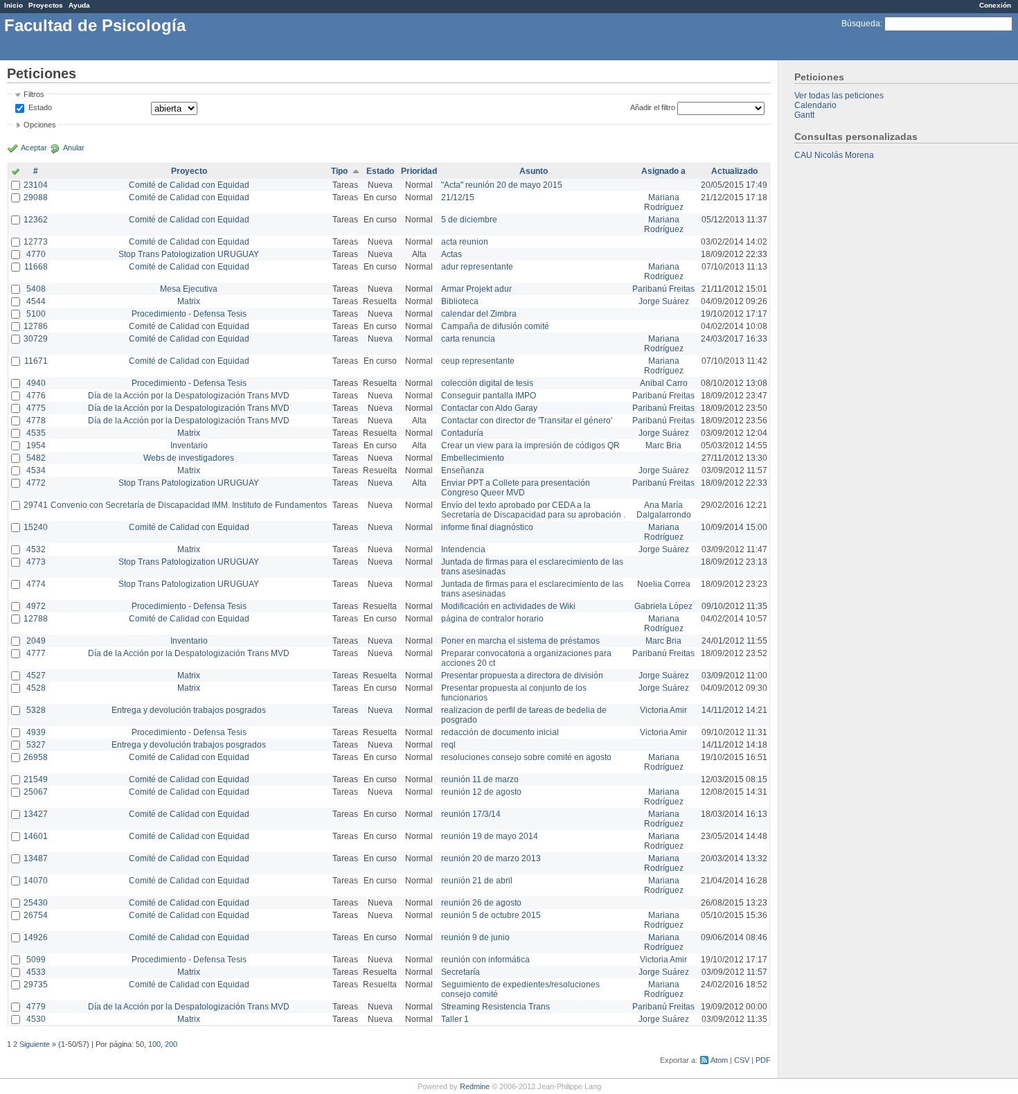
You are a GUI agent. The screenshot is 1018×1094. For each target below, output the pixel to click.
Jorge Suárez (664, 301)
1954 (36, 445)
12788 (36, 619)
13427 (36, 814)
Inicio (13, 5)
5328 (36, 710)
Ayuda (79, 5)
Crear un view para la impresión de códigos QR (530, 445)
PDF (763, 1060)
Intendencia (463, 549)
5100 (36, 314)
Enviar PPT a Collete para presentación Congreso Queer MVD (515, 487)
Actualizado (734, 171)
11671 (36, 361)
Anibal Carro (664, 383)
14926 (36, 937)
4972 (36, 606)
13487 (36, 858)
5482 (36, 458)
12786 (36, 326)
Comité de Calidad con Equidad (189, 185)
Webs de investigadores (188, 458)
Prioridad (419, 171)
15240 (36, 527)
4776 (36, 395)
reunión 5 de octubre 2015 (491, 915)
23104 (36, 185)
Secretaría (460, 972)
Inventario (189, 445)
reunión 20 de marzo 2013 (491, 858)
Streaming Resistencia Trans (495, 1007)
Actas (451, 254)
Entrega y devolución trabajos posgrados (188, 710)
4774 (36, 584)
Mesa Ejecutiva (188, 289)
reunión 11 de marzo (480, 779)
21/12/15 (457, 197)
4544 (36, 301)
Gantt (804, 115)
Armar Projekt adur (476, 289)
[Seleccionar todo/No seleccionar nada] (15, 172)
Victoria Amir (663, 710)
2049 (36, 641)
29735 (36, 984)
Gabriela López (663, 606)
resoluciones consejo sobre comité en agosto (526, 757)
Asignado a (663, 171)
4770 (36, 254)
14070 (36, 880)
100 (154, 1044)
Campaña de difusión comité (495, 326)
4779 (36, 1007)
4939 (36, 732)
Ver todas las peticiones (839, 95)
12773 (36, 242)
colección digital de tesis (487, 383)
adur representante (477, 267)
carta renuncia (468, 339)
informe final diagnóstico (487, 527)
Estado (40, 107)
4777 (36, 653)
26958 (36, 757)
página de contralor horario (492, 619)
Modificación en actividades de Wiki (508, 606)
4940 (36, 383)
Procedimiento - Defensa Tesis (189, 314)
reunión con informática (485, 959)
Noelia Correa (663, 584)
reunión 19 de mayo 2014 (489, 836)
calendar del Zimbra (479, 314)
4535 (36, 433)
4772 (36, 483)
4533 (36, 972)
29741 (36, 505)
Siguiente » (37, 1044)
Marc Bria (663, 445)
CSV (741, 1060)
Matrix (188, 301)
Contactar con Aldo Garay (489, 408)
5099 (36, 959)
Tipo (339, 171)
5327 (36, 745)
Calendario (815, 105)
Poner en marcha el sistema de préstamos (520, 641)
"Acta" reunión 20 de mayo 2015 (501, 185)
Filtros (34, 94)
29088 (36, 197)
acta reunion (464, 242)
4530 (36, 1019)
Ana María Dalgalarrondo (663, 510)
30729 (36, 339)
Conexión (995, 5)
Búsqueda (860, 23)
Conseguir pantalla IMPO (488, 395)
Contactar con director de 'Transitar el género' (526, 420)
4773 (36, 562)
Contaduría (462, 433)
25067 (36, 792)
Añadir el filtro (652, 107)
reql (448, 745)
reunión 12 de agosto (481, 792)
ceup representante (478, 361)
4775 (36, 408)
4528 (36, 688)
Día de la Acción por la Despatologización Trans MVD (188, 395)
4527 (36, 675)
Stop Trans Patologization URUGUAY (188, 254)
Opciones (40, 125)
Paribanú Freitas (663, 289)
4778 (36, 420)
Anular (73, 147)
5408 (36, 289)
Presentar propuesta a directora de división (522, 675)
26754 (36, 915)
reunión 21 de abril (476, 880)
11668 (36, 267)
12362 (36, 219)
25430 (36, 903)
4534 (36, 470)
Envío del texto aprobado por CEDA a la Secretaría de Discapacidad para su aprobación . (533, 510)
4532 (36, 549)
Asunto (533, 171)
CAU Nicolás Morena (834, 155)
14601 (36, 836)
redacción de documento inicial (500, 732)
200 (171, 1044)
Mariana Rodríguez (664, 202)
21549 (36, 779)
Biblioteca (460, 301)
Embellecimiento (472, 458)
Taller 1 (455, 1019)
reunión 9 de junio (475, 937)
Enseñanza (462, 470)
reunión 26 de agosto (481, 903)
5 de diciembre (469, 219)
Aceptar (34, 147)
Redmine (475, 1086)
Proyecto (189, 171)
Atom (719, 1060)
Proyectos (45, 5)
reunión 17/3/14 (471, 814)
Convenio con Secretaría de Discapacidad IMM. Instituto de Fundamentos (189, 505)
